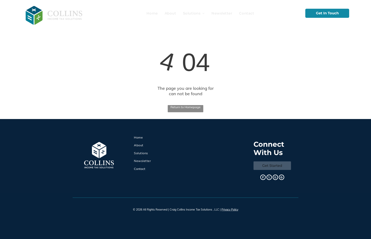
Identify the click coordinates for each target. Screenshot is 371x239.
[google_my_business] (281, 178)
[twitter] (269, 178)
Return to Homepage (185, 107)
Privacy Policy (229, 209)
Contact (139, 169)
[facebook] (263, 178)
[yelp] (275, 178)
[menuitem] (152, 13)
